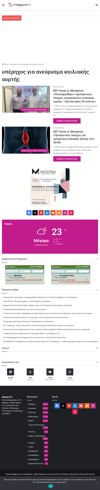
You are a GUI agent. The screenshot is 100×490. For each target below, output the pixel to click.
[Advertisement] (50, 43)
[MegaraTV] (20, 5)
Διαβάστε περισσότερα (67, 121)
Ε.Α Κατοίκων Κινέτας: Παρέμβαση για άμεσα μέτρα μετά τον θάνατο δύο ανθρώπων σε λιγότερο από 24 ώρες (48, 313)
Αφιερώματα (34, 459)
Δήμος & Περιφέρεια (37, 436)
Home (6, 64)
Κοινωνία (32, 408)
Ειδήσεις (32, 404)
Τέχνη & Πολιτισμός (37, 425)
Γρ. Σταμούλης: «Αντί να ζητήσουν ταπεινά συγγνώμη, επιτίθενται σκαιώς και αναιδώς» (39, 325)
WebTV (31, 421)
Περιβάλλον (33, 451)
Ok (50, 486)
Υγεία (31, 447)
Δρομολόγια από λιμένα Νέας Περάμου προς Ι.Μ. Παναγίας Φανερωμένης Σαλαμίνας (38, 305)
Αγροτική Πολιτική (36, 463)
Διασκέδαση (34, 455)
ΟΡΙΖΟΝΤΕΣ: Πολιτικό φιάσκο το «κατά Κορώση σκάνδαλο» (27, 301)
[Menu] (3, 6)
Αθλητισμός (33, 416)
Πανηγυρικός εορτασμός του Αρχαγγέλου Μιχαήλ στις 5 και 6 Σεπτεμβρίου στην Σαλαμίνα (40, 297)
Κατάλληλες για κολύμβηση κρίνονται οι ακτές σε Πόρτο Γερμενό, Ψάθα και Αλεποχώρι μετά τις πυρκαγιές (47, 329)
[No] (96, 483)
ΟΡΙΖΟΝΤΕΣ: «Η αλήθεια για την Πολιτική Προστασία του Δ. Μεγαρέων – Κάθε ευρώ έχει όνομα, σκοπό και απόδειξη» (51, 341)
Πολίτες (32, 432)
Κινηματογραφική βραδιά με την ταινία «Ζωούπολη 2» (25, 309)
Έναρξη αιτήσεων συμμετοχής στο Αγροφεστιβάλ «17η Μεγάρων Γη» (31, 333)
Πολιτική (32, 412)
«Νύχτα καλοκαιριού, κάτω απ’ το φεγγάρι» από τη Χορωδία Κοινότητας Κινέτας (36, 317)
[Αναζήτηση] (96, 6)
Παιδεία (32, 443)
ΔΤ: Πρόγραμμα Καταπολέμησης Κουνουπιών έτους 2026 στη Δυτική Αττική (34, 337)
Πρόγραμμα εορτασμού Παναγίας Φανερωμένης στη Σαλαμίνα (28, 321)
